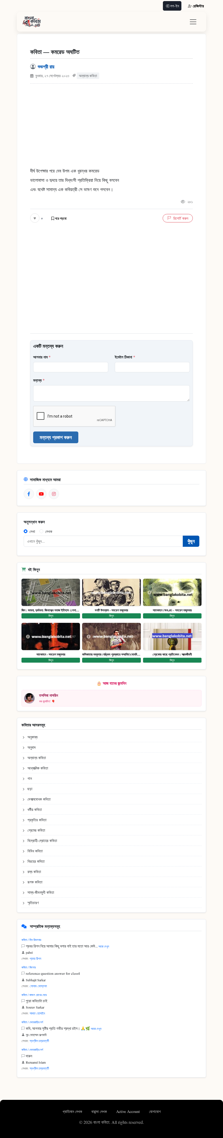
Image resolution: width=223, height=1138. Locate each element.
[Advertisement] (111, 128)
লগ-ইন (174, 5)
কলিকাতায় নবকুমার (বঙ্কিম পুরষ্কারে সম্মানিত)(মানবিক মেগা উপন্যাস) (111, 654)
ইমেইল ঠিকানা (125, 357)
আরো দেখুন (103, 946)
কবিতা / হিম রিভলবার (31, 940)
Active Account (128, 1111)
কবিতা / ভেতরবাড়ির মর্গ (32, 1022)
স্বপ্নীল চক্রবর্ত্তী (39, 1041)
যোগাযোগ (155, 1111)
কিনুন (50, 616)
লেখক (48, 531)
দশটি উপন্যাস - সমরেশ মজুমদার (111, 610)
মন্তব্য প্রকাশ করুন (56, 437)
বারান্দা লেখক (99, 1111)
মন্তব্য (39, 380)
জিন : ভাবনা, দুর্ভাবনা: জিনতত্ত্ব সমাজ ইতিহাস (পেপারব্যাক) (50, 610)
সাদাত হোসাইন (37, 1013)
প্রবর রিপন (35, 958)
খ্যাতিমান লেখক (73, 1111)
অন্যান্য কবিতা (88, 75)
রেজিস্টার (198, 6)
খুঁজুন (191, 541)
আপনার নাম (42, 357)
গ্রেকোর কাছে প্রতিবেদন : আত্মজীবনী (172, 654)
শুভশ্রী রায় (46, 66)
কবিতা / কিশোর (28, 967)
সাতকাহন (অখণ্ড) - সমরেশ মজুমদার (172, 610)
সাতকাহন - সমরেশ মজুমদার (50, 654)
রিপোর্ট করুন (180, 218)
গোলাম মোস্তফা (38, 986)
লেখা (32, 531)
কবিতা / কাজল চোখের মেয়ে (34, 995)
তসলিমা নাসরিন (48, 695)
